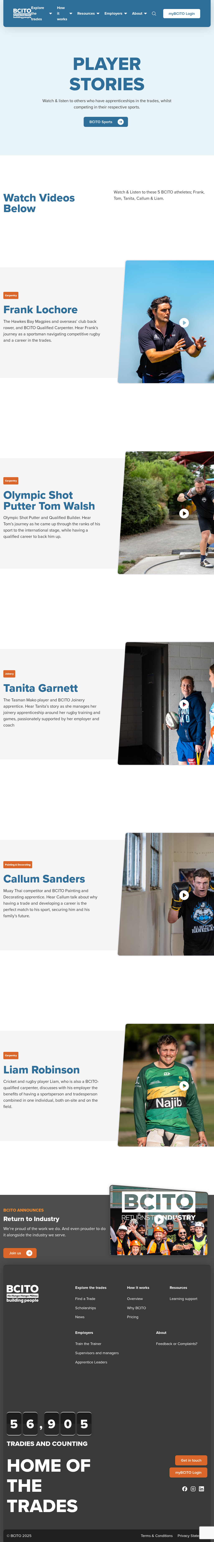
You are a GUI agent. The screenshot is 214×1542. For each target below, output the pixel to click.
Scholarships (85, 1307)
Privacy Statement (192, 1535)
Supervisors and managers (97, 1352)
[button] (159, 1219)
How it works (62, 13)
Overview (135, 1298)
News (79, 1316)
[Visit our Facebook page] (184, 1488)
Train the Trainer (88, 1343)
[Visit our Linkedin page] (201, 1488)
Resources (86, 13)
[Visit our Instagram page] (193, 1488)
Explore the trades (37, 13)
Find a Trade (85, 1298)
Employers (113, 13)
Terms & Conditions (157, 1535)
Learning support (183, 1298)
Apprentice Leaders (91, 1362)
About (137, 13)
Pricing (132, 1316)
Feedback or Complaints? (176, 1343)
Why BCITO (136, 1307)
